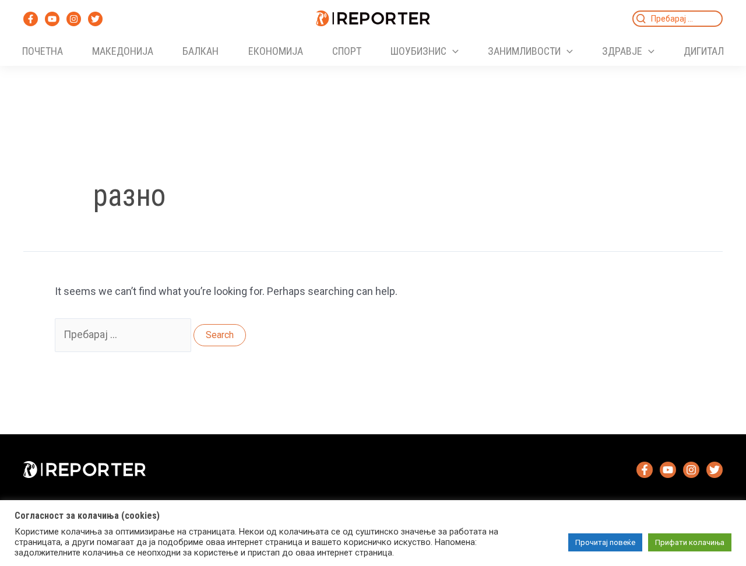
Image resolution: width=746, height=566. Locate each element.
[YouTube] (52, 19)
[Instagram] (73, 19)
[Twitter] (95, 19)
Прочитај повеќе (605, 542)
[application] (452, 51)
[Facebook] (30, 19)
